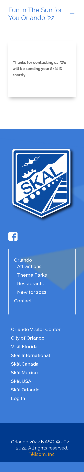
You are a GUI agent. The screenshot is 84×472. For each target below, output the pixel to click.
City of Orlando (27, 338)
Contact (23, 300)
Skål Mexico (24, 372)
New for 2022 (31, 292)
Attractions (29, 266)
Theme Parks (32, 275)
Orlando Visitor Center (36, 329)
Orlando (23, 260)
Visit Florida (24, 346)
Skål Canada (25, 364)
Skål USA (21, 381)
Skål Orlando (25, 389)
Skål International (30, 355)
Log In (18, 398)
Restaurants (30, 283)
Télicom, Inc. (42, 454)
